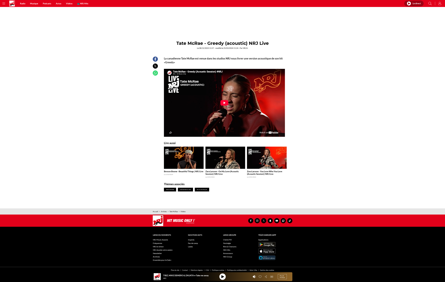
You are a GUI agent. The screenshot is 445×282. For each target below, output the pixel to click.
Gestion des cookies (267, 270)
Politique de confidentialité (237, 270)
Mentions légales (197, 270)
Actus (58, 3)
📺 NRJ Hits (82, 3)
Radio (22, 3)
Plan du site (175, 270)
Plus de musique (282, 276)
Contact (185, 270)
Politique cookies (218, 270)
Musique (34, 3)
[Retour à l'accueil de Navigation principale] (12, 3)
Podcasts (47, 3)
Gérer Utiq (253, 270)
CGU (207, 270)
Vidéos (69, 3)
